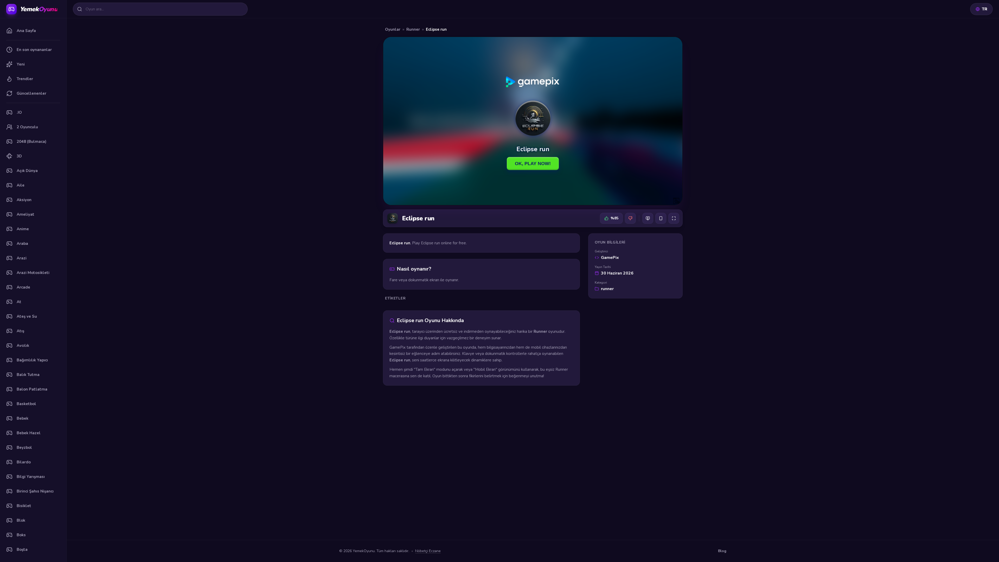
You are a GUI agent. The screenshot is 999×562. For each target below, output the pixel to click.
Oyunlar (392, 29)
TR (984, 9)
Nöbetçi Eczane (428, 550)
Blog (722, 550)
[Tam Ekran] (673, 218)
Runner (413, 29)
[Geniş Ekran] (647, 218)
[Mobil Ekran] (660, 218)
